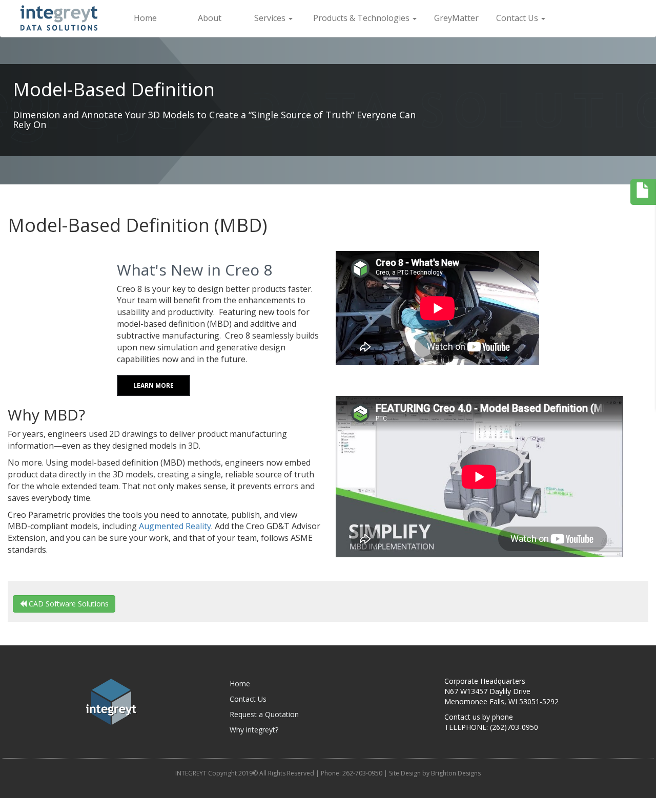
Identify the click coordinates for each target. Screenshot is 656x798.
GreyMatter (456, 18)
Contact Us (518, 18)
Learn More (153, 385)
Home (145, 18)
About (209, 18)
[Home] (64, 18)
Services (271, 18)
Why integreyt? (254, 729)
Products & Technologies (362, 18)
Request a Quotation (264, 714)
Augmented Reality (175, 526)
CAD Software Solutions (68, 603)
